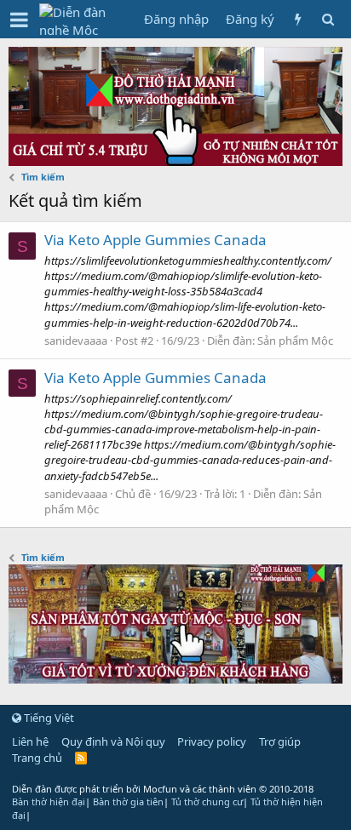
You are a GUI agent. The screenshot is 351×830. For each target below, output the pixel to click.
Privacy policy (211, 741)
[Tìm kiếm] (327, 19)
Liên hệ (30, 741)
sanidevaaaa (75, 340)
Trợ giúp (280, 741)
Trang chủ (37, 757)
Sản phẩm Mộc (295, 340)
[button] (19, 20)
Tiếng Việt (47, 717)
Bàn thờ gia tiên (128, 801)
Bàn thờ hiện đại (48, 801)
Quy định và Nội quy (113, 741)
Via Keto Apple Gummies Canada (155, 239)
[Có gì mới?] (298, 19)
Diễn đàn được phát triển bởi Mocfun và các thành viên (163, 788)
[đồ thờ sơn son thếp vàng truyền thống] (175, 678)
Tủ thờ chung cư (207, 801)
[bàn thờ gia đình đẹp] (175, 160)
